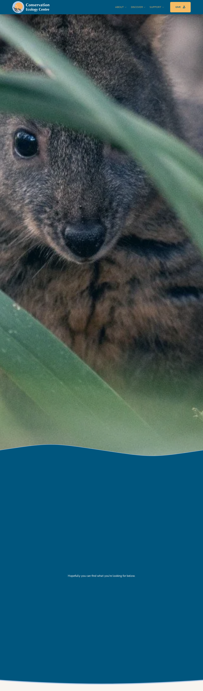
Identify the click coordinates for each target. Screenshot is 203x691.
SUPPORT (155, 7)
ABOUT (119, 7)
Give (178, 7)
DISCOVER (137, 7)
